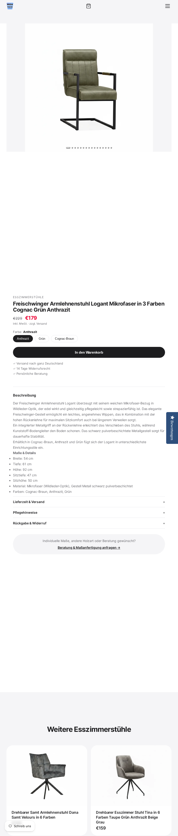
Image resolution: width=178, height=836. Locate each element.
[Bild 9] (91, 147)
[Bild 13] (103, 147)
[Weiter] (163, 87)
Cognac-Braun (64, 338)
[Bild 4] (78, 147)
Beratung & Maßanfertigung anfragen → (89, 547)
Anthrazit (23, 338)
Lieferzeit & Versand (28, 502)
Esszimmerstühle (28, 297)
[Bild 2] (72, 147)
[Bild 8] (89, 147)
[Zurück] (14, 87)
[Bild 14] (105, 147)
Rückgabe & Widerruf (29, 523)
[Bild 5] (80, 147)
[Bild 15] (108, 147)
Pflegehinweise (25, 512)
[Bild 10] (94, 147)
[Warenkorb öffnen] (88, 6)
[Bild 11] (97, 147)
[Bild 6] (83, 147)
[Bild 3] (75, 147)
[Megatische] (9, 6)
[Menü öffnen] (168, 6)
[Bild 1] (68, 147)
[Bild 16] (111, 147)
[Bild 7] (86, 147)
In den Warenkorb (89, 352)
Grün (42, 338)
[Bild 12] (100, 147)
